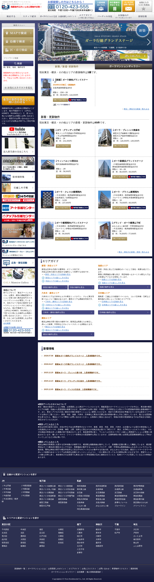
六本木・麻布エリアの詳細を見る (58, 302)
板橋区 (23, 546)
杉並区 (61, 543)
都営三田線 (43, 502)
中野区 (42, 543)
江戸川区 (43, 536)
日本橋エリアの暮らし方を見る (114, 305)
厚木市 (98, 533)
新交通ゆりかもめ (140, 502)
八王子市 (80, 549)
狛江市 (79, 536)
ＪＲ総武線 (6, 495)
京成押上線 (119, 489)
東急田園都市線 (121, 496)
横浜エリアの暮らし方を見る (57, 330)
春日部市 (137, 539)
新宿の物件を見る (50, 287)
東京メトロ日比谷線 (66, 489)
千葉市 (117, 529)
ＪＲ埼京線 (6, 489)
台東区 (61, 529)
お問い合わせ (128, 6)
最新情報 (134, 569)
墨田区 (23, 536)
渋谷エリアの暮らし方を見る (57, 281)
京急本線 (80, 502)
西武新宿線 (119, 486)
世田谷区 (5, 543)
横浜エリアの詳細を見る (55, 327)
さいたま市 (137, 536)
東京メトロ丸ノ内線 (47, 489)
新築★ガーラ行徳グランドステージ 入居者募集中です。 (78, 364)
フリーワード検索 (18, 63)
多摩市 (79, 553)
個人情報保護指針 (94, 572)
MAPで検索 (18, 33)
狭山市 (136, 543)
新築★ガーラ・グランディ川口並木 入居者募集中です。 (78, 381)
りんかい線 (81, 506)
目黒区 (61, 539)
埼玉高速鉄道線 (83, 509)
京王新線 (118, 492)
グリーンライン (139, 506)
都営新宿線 (62, 502)
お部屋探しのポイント (67, 16)
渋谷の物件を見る (77, 287)
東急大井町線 (82, 499)
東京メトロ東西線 (46, 492)
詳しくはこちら (60, 100)
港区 (41, 529)
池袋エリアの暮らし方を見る (113, 283)
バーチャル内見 (105, 16)
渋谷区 (42, 539)
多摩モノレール (121, 502)
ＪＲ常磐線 (25, 492)
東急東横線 (100, 496)
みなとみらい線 (102, 506)
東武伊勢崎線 (138, 486)
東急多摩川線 (138, 499)
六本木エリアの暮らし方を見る (58, 305)
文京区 (4, 533)
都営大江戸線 (44, 506)
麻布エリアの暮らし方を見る (57, 308)
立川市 (79, 546)
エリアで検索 (18, 50)
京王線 (79, 492)
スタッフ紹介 (29, 16)
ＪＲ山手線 (6, 486)
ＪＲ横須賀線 (26, 486)
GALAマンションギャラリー (123, 66)
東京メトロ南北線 (46, 499)
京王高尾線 (100, 492)
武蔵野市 (80, 529)
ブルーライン (120, 506)
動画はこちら (77, 100)
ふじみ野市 (137, 546)
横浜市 (98, 529)
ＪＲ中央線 (6, 492)
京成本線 (99, 489)
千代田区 (5, 529)
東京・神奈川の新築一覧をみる (136, 109)
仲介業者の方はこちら (114, 6)
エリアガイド (86, 16)
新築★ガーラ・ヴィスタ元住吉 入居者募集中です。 (76, 389)
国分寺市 (80, 543)
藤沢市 (98, 543)
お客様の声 (123, 16)
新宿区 (23, 543)
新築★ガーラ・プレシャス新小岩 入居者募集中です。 (77, 373)
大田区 (23, 539)
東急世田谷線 (120, 499)
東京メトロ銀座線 (65, 486)
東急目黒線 (137, 496)
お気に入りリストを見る (144, 6)
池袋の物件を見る (107, 287)
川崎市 (98, 536)
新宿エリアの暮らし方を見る (57, 278)
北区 (22, 533)
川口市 (136, 529)
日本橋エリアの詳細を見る (112, 302)
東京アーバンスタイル (5, 7)
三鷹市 (79, 533)
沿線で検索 (18, 41)
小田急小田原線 (83, 496)
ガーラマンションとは (48, 16)
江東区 (61, 536)
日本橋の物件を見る (108, 312)
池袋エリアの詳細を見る (112, 279)
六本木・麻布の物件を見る (54, 312)
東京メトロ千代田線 (66, 492)
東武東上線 (81, 489)
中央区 (23, 529)
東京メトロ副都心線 (47, 486)
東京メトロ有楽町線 (47, 496)
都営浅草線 (62, 499)
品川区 (4, 539)
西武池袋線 (81, 486)
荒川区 (4, 536)
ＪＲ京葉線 (25, 495)
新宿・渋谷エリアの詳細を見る (58, 274)
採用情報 (142, 16)
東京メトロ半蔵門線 (66, 496)
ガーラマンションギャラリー (63, 572)
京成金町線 (137, 489)
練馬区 (42, 546)
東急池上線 (100, 499)
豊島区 (4, 546)
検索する (11, 16)
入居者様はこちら (101, 6)
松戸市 (117, 533)
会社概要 (7, 323)
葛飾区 (61, 533)
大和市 (98, 539)
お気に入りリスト (89, 569)
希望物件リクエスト (120, 569)
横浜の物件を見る (50, 334)
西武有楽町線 (101, 486)
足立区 (42, 533)
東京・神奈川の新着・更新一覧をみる (134, 252)
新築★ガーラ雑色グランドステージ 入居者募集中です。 (78, 356)
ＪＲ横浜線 (25, 489)
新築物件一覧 (19, 569)
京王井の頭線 (138, 492)
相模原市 (99, 546)
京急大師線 (100, 502)
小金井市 (80, 539)
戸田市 (136, 533)
